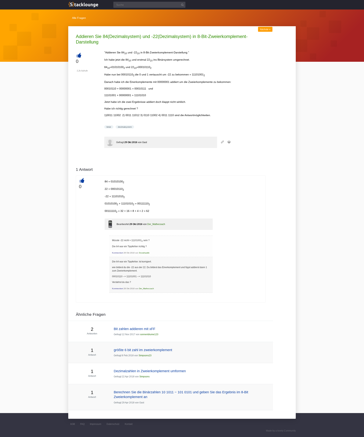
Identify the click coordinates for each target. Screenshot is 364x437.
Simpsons (144, 376)
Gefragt (120, 142)
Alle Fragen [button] (79, 17)
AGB (72, 424)
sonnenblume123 (149, 334)
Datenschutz (113, 424)
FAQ (82, 424)
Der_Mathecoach (156, 224)
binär (109, 127)
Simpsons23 (145, 355)
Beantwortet (123, 224)
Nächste (265, 29)
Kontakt (129, 424)
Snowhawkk (144, 253)
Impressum (95, 424)
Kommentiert (117, 253)
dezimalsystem (125, 127)
